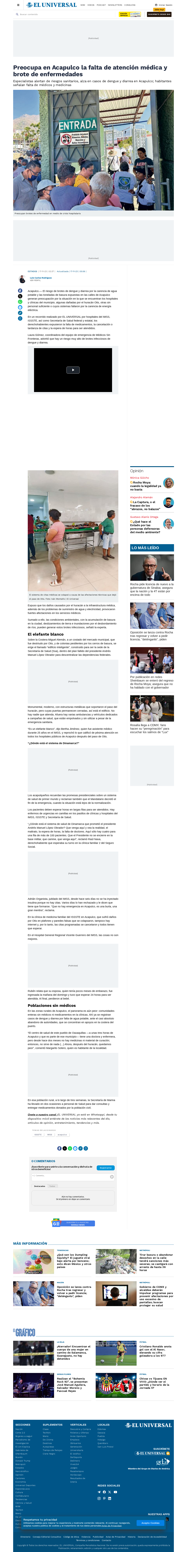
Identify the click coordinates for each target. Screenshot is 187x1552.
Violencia (85, 1537)
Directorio (25, 1537)
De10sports (76, 1457)
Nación (19, 1429)
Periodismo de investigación (22, 1441)
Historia (131, 1537)
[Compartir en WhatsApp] (20, 302)
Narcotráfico (21, 1471)
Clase (46, 1429)
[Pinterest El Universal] (104, 1498)
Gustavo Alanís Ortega (144, 516)
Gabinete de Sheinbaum (21, 1452)
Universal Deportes (25, 1485)
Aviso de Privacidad (115, 1537)
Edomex (102, 1429)
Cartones (20, 1478)
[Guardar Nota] (20, 318)
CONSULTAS (129, 5)
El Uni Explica (22, 1447)
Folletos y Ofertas (79, 1432)
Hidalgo (101, 1439)
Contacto (106, 1540)
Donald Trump (22, 1461)
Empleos (74, 1439)
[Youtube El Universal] (115, 1493)
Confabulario (22, 1496)
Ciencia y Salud (23, 1503)
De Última (48, 1439)
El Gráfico (75, 1454)
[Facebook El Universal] (104, 1493)
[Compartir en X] (20, 296)
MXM (82, 5)
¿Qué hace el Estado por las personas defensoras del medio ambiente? (145, 527)
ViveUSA (74, 1464)
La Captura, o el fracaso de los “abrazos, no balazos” (145, 505)
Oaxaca (101, 1432)
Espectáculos (22, 1489)
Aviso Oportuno (78, 1436)
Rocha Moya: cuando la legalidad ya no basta (145, 486)
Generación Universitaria (76, 1448)
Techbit (19, 1510)
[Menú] (18, 5)
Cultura (19, 1492)
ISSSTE (38, 1135)
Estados (32, 271)
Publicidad (98, 1537)
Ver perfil (35, 280)
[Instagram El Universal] (99, 1498)
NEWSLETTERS (115, 5)
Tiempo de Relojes (52, 1450)
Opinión (136, 470)
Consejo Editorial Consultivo (47, 1537)
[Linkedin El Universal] (109, 1498)
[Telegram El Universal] (99, 1493)
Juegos (73, 1468)
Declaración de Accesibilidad (152, 1537)
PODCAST (101, 5)
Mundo (19, 1457)
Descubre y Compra (80, 1429)
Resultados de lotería (77, 1480)
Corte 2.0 (20, 1432)
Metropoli (20, 1464)
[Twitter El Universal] (109, 1493)
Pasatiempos (77, 1471)
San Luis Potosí (106, 1447)
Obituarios (75, 1443)
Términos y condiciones (87, 1540)
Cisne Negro (49, 1454)
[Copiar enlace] (20, 313)
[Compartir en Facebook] (20, 290)
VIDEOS (90, 5)
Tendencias (21, 1499)
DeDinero (75, 1461)
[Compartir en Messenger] (20, 307)
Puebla (101, 1436)
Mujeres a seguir (23, 1436)
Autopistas (48, 1447)
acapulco (62, 1135)
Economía (20, 1482)
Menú (18, 1513)
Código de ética (71, 1537)
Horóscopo (76, 1475)
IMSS (49, 1135)
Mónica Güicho (139, 477)
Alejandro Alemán (141, 497)
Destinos (47, 1443)
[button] (159, 14)
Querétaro (103, 1443)
